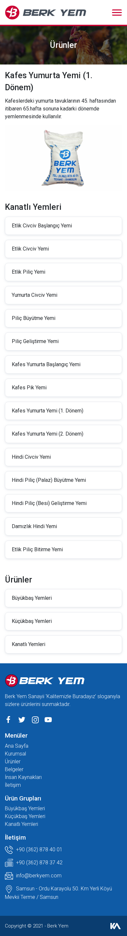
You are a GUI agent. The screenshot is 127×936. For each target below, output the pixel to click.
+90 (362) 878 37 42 (39, 862)
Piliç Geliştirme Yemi (35, 341)
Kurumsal (15, 754)
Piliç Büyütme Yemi (33, 318)
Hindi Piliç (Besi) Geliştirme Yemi (49, 503)
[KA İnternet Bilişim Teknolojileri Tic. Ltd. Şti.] (115, 926)
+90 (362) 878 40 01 (39, 849)
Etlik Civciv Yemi (30, 249)
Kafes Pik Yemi (29, 387)
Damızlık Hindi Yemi (34, 526)
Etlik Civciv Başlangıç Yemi (42, 226)
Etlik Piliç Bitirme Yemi (37, 549)
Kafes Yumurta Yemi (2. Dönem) (47, 434)
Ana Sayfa (16, 746)
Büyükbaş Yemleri (32, 598)
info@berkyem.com (39, 875)
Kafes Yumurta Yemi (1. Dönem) (47, 411)
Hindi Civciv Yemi (31, 457)
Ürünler (13, 761)
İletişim (13, 785)
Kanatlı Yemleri (28, 644)
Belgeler (14, 769)
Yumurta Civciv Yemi (34, 295)
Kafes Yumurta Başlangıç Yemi (46, 364)
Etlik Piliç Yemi (28, 272)
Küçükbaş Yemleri (32, 621)
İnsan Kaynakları (23, 777)
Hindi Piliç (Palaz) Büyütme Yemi (49, 480)
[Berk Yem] (45, 12)
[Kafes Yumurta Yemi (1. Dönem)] (63, 158)
